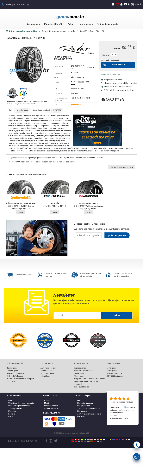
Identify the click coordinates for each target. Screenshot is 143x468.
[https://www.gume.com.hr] (85, 441)
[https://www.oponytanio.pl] (73, 441)
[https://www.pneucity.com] (123, 439)
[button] (136, 444)
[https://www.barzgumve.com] (82, 441)
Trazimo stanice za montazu (121, 402)
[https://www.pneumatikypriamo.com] (120, 439)
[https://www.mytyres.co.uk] (98, 439)
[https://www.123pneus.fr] (76, 439)
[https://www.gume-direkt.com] (107, 439)
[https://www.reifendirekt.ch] (79, 439)
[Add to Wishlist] (112, 99)
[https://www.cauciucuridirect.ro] (76, 441)
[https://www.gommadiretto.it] (85, 439)
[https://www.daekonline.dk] (91, 439)
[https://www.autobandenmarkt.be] (110, 439)
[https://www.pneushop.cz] (116, 439)
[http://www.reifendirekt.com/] (101, 441)
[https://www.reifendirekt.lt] (91, 441)
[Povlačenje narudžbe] (117, 4)
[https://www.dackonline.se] (82, 439)
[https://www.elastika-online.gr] (79, 441)
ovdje (126, 418)
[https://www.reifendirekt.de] (73, 439)
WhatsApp (17, 4)
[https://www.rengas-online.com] (113, 439)
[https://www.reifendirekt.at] (104, 439)
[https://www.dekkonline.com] (88, 439)
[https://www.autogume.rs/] (98, 441)
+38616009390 (4, 4)
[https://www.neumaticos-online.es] (101, 439)
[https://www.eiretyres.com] (126, 439)
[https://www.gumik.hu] (129, 439)
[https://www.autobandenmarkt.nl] (95, 439)
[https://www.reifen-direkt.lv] (95, 441)
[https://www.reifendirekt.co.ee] (88, 441)
